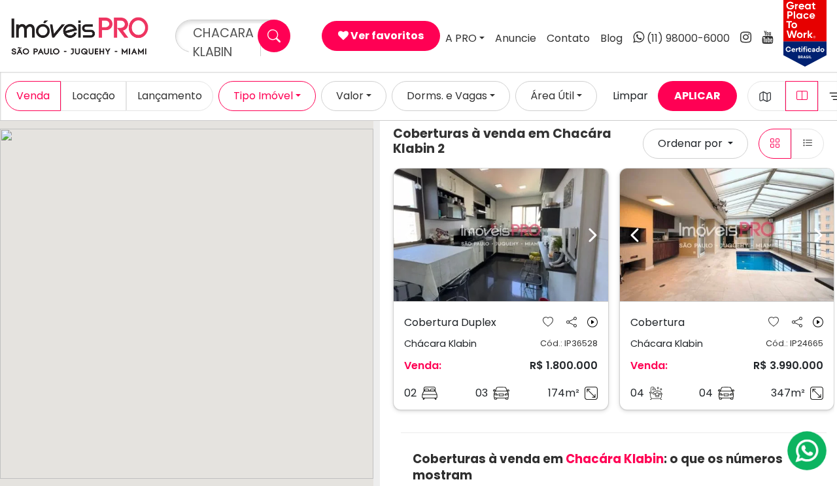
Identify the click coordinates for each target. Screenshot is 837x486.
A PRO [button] (461, 38)
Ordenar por (691, 143)
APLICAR (697, 95)
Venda (33, 95)
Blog (611, 38)
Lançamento (169, 95)
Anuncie (515, 38)
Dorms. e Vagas (447, 95)
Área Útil (552, 95)
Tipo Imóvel (263, 95)
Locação (93, 95)
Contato (568, 38)
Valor (350, 95)
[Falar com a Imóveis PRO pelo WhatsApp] (807, 451)
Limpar (630, 95)
